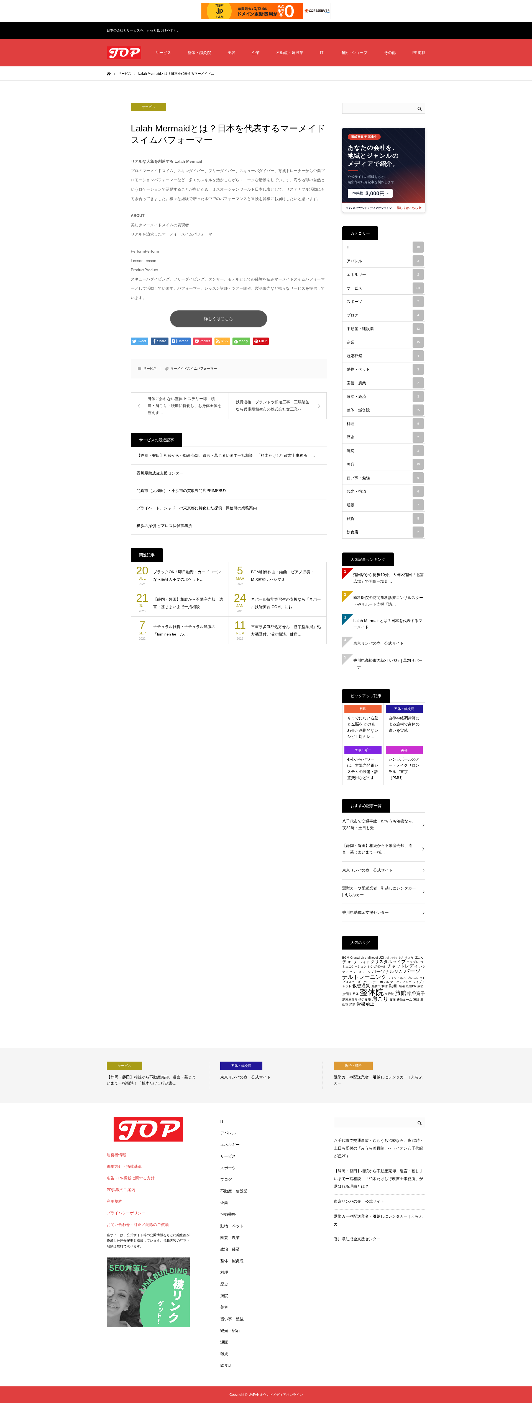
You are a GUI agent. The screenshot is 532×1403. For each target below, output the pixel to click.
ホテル (384, 982)
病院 (383, 450)
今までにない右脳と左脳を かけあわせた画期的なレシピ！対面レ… (362, 727)
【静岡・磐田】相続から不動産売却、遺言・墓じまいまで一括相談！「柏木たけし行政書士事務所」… (226, 455)
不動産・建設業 (289, 52)
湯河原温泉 (349, 999)
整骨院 (389, 993)
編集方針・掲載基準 (124, 1166)
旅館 (400, 993)
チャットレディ (402, 966)
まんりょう (405, 957)
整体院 (372, 992)
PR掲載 (418, 52)
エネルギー (383, 274)
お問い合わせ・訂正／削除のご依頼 (138, 1224)
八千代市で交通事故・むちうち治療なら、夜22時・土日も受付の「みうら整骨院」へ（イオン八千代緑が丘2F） (379, 1148)
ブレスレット (416, 977)
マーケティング (400, 982)
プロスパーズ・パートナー (360, 982)
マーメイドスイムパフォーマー (193, 368)
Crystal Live (358, 957)
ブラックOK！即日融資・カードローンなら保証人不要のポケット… (187, 576)
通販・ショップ (353, 52)
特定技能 (365, 999)
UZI (381, 957)
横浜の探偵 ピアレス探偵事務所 (164, 525)
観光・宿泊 (383, 491)
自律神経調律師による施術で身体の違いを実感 (404, 724)
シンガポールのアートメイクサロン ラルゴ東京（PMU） (404, 768)
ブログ (383, 315)
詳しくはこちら (218, 318)
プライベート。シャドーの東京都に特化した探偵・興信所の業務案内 (197, 508)
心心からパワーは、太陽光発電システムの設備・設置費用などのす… (362, 768)
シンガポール (377, 966)
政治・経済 (383, 396)
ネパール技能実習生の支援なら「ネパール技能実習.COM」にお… (286, 603)
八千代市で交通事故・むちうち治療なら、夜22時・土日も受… (379, 824)
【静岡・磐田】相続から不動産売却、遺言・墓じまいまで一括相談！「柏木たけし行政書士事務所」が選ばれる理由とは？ (378, 1179)
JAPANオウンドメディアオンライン (276, 1395)
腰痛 (393, 999)
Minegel (372, 957)
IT (322, 52)
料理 (383, 423)
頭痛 (352, 1004)
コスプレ (413, 962)
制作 (385, 986)
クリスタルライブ (388, 961)
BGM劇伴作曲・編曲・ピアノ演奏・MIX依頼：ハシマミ (282, 576)
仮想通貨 (361, 985)
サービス (163, 52)
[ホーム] (109, 73)
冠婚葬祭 (383, 356)
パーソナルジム (387, 971)
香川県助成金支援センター (160, 473)
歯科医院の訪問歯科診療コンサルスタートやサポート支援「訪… (388, 600)
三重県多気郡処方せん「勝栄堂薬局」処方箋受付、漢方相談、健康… (286, 630)
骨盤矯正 (365, 1004)
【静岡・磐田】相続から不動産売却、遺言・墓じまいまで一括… (377, 848)
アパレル (383, 261)
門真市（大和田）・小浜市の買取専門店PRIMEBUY (181, 490)
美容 (231, 52)
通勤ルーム (404, 999)
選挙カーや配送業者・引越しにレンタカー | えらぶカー (379, 891)
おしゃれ (391, 957)
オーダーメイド (358, 962)
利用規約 (114, 1201)
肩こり (380, 998)
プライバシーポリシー (126, 1213)
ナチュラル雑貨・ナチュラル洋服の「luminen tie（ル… (184, 630)
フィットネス (397, 977)
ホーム (133, 52)
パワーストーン (360, 972)
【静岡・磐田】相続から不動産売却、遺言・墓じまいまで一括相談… (188, 603)
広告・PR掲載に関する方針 (131, 1178)
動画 (393, 985)
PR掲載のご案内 (121, 1189)
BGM (345, 957)
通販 (383, 505)
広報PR (411, 986)
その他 (390, 52)
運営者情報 (116, 1155)
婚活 (402, 986)
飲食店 (383, 532)
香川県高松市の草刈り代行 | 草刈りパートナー (388, 663)
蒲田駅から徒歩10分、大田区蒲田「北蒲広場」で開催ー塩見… (388, 577)
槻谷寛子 (416, 993)
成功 (420, 986)
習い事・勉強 (383, 478)
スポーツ (383, 301)
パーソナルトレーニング (381, 974)
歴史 (383, 437)
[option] (158, 1075)
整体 (355, 993)
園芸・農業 (383, 383)
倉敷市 (375, 986)
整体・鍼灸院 (199, 52)
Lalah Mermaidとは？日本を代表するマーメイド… (387, 623)
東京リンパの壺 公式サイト (378, 643)
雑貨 (383, 518)
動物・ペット (383, 369)
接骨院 (346, 993)
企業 (256, 52)
